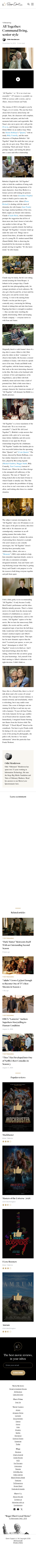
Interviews (18, 1466)
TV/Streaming (6, 22)
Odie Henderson (13, 39)
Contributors (18, 1505)
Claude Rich (13, 215)
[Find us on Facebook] (14, 1509)
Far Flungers (18, 1463)
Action (18, 1410)
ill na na (5, 127)
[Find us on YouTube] (18, 1509)
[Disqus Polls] (18, 826)
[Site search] (29, 4)
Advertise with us (18, 1502)
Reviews (18, 1452)
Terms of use (18, 1541)
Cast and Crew (18, 1395)
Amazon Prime (18, 1413)
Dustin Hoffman (11, 132)
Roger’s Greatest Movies (18, 1389)
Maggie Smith (22, 463)
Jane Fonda (26, 207)
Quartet (22, 132)
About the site (18, 1497)
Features (18, 1480)
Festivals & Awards (18, 1489)
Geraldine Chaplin (25, 195)
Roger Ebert (18, 1486)
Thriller (18, 1444)
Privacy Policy (18, 1543)
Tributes (18, 1469)
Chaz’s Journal (18, 1455)
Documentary (18, 1419)
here (17, 783)
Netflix (18, 1433)
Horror (18, 1424)
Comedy (18, 1416)
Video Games (18, 1475)
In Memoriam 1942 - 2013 (18, 1518)
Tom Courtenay (15, 466)
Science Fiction (18, 1439)
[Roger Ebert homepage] (12, 4)
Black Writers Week (18, 1478)
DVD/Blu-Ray (18, 1472)
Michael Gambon (9, 463)
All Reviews (18, 1392)
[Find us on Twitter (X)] (21, 1509)
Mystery (18, 1430)
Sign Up (18, 1402)
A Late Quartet (23, 452)
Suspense (18, 1441)
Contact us (18, 1500)
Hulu (18, 1427)
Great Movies (18, 1458)
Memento (6, 554)
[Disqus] (18, 877)
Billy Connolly (12, 135)
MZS (18, 1460)
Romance (18, 1436)
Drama (18, 1421)
